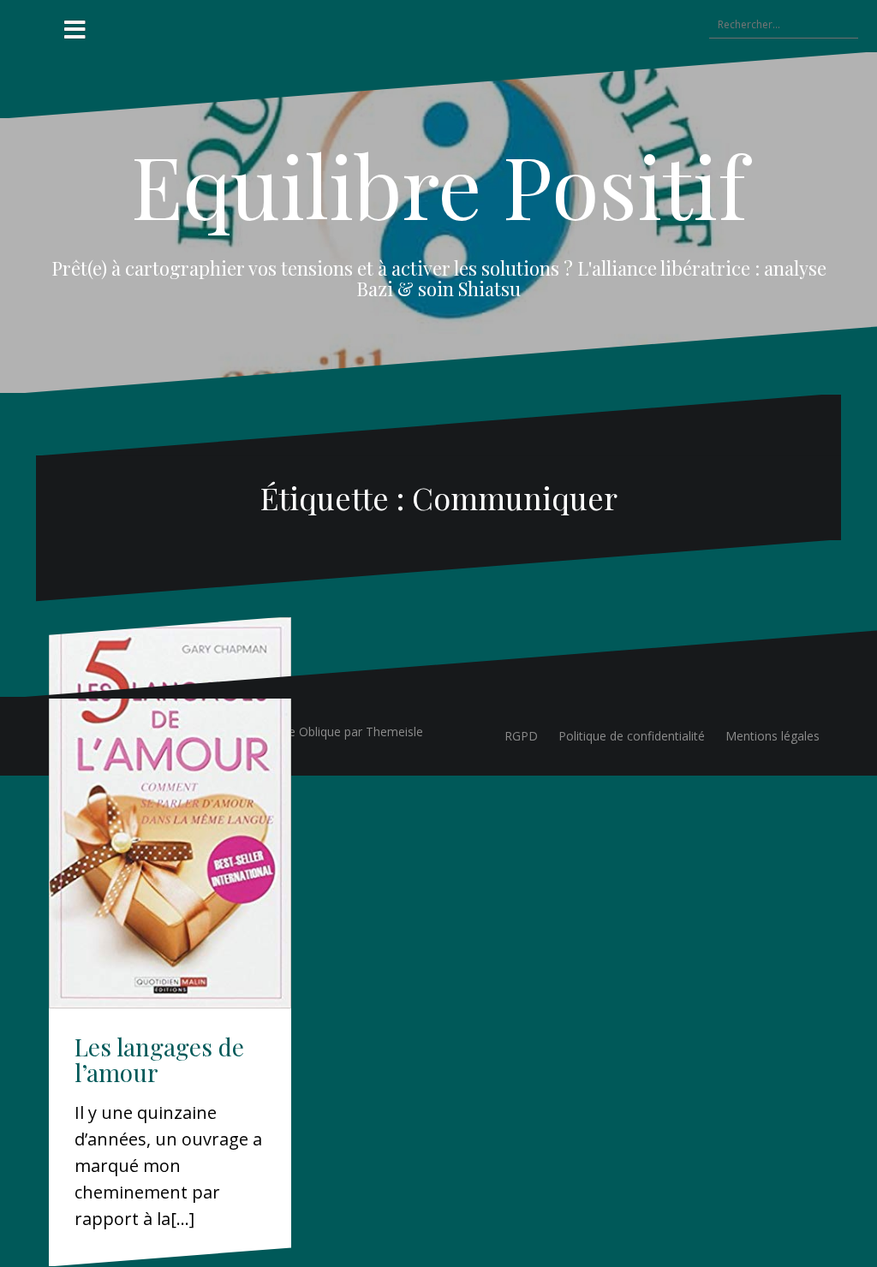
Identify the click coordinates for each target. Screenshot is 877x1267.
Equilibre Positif (439, 184)
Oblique (320, 731)
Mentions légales (772, 736)
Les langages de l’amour (159, 1060)
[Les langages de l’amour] (170, 812)
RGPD (521, 736)
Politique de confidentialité (631, 736)
